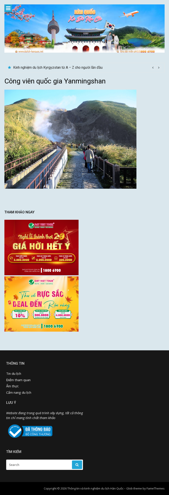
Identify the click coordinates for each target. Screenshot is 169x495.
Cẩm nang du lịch (18, 392)
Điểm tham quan (18, 380)
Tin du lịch (13, 373)
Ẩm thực (12, 386)
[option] (87, 67)
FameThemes (156, 488)
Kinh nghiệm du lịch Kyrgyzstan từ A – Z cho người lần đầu (58, 67)
